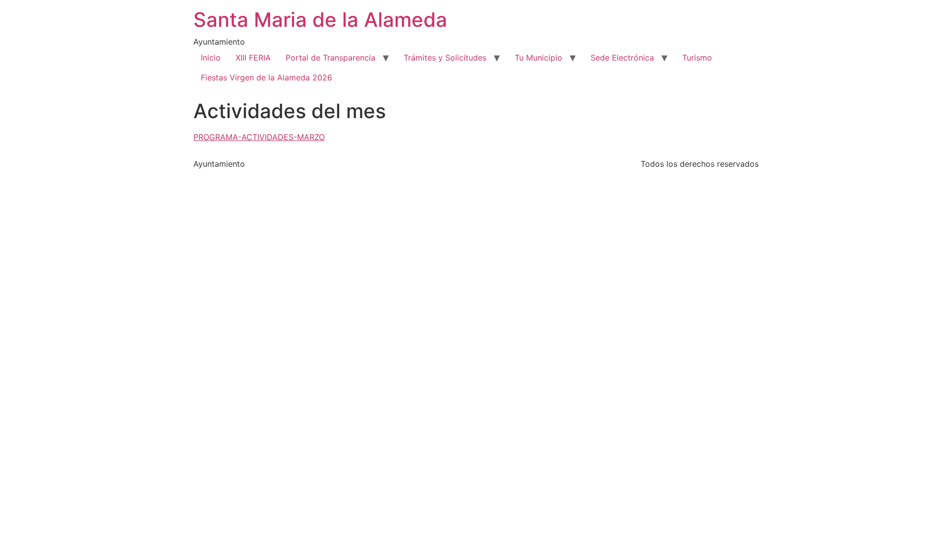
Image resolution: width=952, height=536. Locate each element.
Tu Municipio (538, 58)
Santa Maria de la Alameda (320, 19)
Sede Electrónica (622, 58)
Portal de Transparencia (330, 58)
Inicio (211, 58)
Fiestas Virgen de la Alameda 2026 (266, 77)
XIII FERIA (253, 58)
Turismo (697, 58)
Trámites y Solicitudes (445, 58)
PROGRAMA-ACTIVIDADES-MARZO (259, 137)
